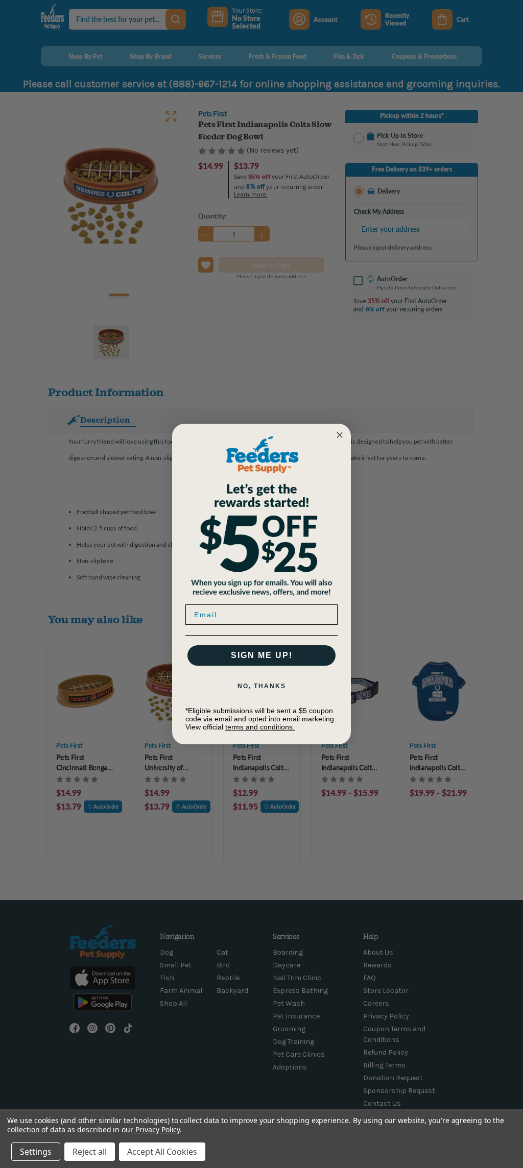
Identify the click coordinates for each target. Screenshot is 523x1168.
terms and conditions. (260, 727)
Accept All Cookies (162, 1151)
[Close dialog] (340, 435)
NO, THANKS (261, 686)
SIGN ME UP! (262, 655)
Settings (36, 1151)
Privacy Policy (157, 1129)
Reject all (90, 1151)
